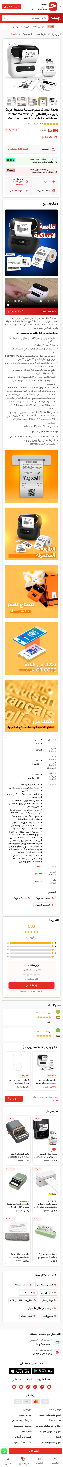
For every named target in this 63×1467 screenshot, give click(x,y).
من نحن (27, 1409)
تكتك (58, 1437)
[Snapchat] (13, 1387)
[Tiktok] (28, 1387)
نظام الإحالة (55, 1420)
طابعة (39, 866)
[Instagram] (42, 1387)
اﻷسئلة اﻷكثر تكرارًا (22, 1442)
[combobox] (27, 18)
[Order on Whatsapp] (4, 1451)
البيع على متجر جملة (50, 1415)
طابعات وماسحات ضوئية (34, 34)
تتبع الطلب (26, 1431)
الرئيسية (56, 34)
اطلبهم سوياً (13, 1099)
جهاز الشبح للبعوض (50, 1442)
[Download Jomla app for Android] (43, 1371)
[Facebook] (49, 1387)
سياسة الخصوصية (22, 1426)
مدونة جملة (25, 1415)
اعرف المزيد (36, 162)
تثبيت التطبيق (11, 6)
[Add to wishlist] (15, 43)
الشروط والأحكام (23, 1437)
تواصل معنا (55, 1409)
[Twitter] (35, 1387)
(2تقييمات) (33, 123)
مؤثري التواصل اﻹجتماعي (48, 1426)
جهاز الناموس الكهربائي (49, 1431)
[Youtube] (20, 1387)
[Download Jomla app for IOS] (20, 1371)
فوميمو (38, 873)
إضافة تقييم (31, 985)
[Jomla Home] (55, 18)
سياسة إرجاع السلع (22, 1420)
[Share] (9, 43)
